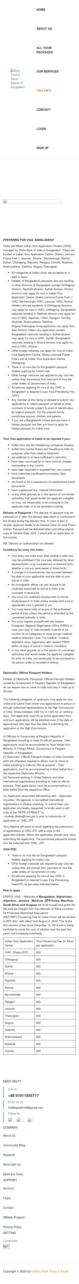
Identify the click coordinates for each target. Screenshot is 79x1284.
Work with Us (12, 1164)
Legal (7, 1198)
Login (41, 129)
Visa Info (43, 90)
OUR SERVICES (47, 71)
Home (40, 9)
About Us (44, 28)
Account (8, 1188)
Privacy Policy (12, 1227)
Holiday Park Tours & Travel (49, 1271)
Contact (43, 109)
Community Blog (14, 1145)
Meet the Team (13, 1174)
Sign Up (42, 148)
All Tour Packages (44, 50)
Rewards (9, 1155)
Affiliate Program (14, 1217)
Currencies (10, 1241)
